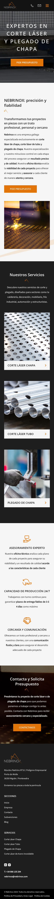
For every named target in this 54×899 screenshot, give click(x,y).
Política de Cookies (42, 896)
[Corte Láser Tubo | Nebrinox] (27, 382)
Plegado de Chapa (12, 849)
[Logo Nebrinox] (10, 3)
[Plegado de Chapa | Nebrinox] (27, 450)
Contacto (8, 812)
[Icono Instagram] (9, 864)
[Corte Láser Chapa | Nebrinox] (27, 313)
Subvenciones (10, 817)
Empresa (8, 807)
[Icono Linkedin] (5, 864)
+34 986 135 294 (13, 871)
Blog (6, 822)
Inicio (6, 802)
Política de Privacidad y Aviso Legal (18, 896)
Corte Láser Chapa (12, 839)
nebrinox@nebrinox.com (16, 876)
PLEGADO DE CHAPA (21, 503)
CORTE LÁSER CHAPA (21, 365)
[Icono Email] (39, 5)
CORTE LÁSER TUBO (21, 434)
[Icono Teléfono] (32, 5)
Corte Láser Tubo (12, 844)
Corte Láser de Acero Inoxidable (19, 853)
